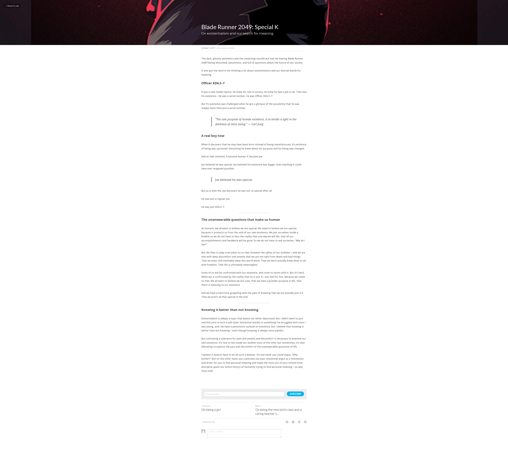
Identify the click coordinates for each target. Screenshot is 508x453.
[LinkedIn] (299, 422)
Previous (206, 406)
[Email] (305, 422)
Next (257, 406)
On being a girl (211, 409)
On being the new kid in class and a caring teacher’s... (278, 411)
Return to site (13, 6)
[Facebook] (287, 422)
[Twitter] (293, 422)
